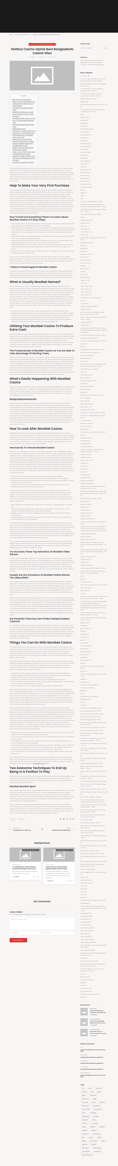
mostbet (84, 1127)
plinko (82, 663)
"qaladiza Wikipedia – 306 (87, 99)
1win (83, 1088)
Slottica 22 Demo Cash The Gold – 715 (91, 714)
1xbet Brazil (83, 149)
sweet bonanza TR (85, 883)
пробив (82, 982)
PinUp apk (83, 643)
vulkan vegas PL (86, 1151)
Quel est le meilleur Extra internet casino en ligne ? (92, 1050)
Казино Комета (97, 1151)
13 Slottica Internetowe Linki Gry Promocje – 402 (93, 104)
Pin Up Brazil (83, 634)
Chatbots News (84, 309)
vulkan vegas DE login (86, 939)
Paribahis (82, 625)
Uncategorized (84, 916)
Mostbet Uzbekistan (85, 565)
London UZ (84, 1123)
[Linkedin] (73, 819)
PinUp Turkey (84, 654)
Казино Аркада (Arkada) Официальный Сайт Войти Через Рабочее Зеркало (97, 1022)
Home (11, 34)
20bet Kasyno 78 (85, 184)
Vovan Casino (84, 933)
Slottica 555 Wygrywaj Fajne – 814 (89, 719)
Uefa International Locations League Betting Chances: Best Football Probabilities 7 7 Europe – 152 (93, 908)
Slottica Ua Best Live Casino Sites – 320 (91, 853)
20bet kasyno (85, 1099)
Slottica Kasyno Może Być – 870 (89, 823)
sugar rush (83, 877)
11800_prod (83, 102)
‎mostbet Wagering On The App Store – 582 (92, 568)
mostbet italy (84, 510)
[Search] (105, 48)
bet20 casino (85, 1106)
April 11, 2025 (93, 1008)
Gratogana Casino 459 (86, 410)
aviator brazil (84, 229)
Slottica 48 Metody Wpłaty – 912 (89, 717)
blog (81, 271)
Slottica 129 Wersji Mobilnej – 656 (89, 711)
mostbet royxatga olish (86, 556)
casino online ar (84, 292)
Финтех (82, 985)
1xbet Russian (84, 178)
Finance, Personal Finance (87, 381)
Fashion (82, 372)
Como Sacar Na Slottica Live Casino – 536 (92, 335)
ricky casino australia (86, 688)
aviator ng (83, 235)
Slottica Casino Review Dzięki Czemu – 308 (92, 789)
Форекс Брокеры (84, 988)
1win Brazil (83, 123)
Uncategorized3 (84, 922)
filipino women (84, 378)
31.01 (81, 196)
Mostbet (82, 472)
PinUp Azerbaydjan (85, 646)
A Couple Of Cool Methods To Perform (23, 162)
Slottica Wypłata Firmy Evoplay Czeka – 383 (92, 861)
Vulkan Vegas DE (85, 936)
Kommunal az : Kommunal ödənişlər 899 (91, 432)
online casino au (85, 588)
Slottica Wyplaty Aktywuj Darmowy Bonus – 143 (93, 856)
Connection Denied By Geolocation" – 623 (92, 341)
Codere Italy (83, 325)
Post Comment (17, 940)
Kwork (82, 435)
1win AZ (90, 1088)
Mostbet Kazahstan (85, 513)
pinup (83, 1137)
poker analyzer (93, 1141)
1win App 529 (83, 117)
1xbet (92, 1091)
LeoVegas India (84, 441)
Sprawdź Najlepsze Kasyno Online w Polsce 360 (93, 872)
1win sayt (84, 1091)
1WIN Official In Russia (86, 129)
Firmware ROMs (84, 389)
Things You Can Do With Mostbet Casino (23, 152)
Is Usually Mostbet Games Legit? (21, 154)
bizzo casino (83, 269)
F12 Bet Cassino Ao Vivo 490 (88, 369)
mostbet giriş (84, 501)
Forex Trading (84, 398)
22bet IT (82, 193)
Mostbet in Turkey (85, 504)
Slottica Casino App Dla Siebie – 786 (90, 763)
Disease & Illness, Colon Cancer (89, 352)
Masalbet (83, 466)
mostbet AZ (92, 1127)
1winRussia (83, 138)
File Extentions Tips (85, 375)
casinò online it (84, 295)
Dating (82, 347)
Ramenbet (83, 682)
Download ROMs (84, 358)
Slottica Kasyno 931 (85, 820)
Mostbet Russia (84, 559)
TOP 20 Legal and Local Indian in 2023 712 (91, 900)
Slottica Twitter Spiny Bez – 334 (89, 851)
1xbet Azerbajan (84, 146)
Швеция (82, 997)
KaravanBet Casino (85, 423)
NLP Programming (85, 582)
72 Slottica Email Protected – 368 (89, 214)
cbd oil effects (96, 1106)
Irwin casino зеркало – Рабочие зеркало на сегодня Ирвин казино (98, 1033)
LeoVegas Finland (85, 438)
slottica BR (84, 1144)
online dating (84, 590)
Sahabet (82, 691)
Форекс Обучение (85, 991)
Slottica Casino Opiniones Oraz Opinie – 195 (92, 781)
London (94, 1120)
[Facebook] (60, 819)
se (81, 693)
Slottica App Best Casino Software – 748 (91, 727)
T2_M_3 (82, 892)
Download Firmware (85, 355)
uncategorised (84, 913)
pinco (82, 640)
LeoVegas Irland (84, 444)
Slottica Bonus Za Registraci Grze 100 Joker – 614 (93, 753)
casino (82, 283)
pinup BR (99, 1137)
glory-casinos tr (84, 407)
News (81, 579)
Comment (52, 57)
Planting (82, 657)
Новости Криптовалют (86, 980)
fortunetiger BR (85, 1116)
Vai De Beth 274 (84, 925)
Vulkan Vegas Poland (86, 942)
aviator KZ (102, 1102)
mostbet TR (84, 1130)
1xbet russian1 (84, 181)
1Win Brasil (83, 120)
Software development (86, 869)
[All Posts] (42, 829)
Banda (82, 245)
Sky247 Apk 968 (84, 699)
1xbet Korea (83, 164)
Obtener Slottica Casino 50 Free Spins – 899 (92, 585)
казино (82, 974)
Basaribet (83, 251)
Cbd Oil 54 (83, 303)
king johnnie (83, 429)
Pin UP (82, 631)
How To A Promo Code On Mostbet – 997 (91, 412)
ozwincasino (85, 1134)
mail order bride (84, 454)
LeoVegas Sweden (85, 446)
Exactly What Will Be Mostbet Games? (23, 112)
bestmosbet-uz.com (39, 763)
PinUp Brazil (83, 649)
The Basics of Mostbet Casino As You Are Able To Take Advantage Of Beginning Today (23, 120)
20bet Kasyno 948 (85, 187)
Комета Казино (84, 977)
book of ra (83, 274)
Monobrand (83, 469)
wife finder (83, 958)
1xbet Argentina (84, 143)
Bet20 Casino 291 (85, 260)
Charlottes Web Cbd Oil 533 (88, 306)
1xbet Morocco (84, 172)
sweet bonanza (84, 880)
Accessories (83, 223)
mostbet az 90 (84, 478)
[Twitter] (63, 819)
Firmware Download (85, 386)
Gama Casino (84, 401)
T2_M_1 (82, 886)
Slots (81, 702)
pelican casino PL (85, 628)
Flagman (82, 392)
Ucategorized (84, 903)
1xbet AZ (84, 1095)
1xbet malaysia (84, 170)
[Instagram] (70, 819)
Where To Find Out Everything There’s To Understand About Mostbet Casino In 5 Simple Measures (23, 104)
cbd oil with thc (98, 1109)
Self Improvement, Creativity (88, 696)
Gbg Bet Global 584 (85, 404)
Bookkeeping (83, 277)
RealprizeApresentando (18, 129)
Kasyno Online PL (85, 426)
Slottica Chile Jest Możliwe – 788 (89, 797)
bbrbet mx (83, 257)
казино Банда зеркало (87, 1155)
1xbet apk (83, 141)
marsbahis (83, 463)
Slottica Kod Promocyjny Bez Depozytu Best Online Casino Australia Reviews (56, 869)
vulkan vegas (85, 1148)
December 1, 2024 (94, 1029)
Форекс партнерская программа (88, 994)
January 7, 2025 (34, 44)
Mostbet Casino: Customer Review (22, 139)
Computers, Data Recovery (88, 338)
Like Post (42, 57)
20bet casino (93, 1095)
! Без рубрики (83, 76)
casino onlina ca (85, 289)
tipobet (82, 897)
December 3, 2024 (95, 1019)
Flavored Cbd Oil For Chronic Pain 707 (90, 395)
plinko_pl (82, 671)
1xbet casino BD (84, 152)
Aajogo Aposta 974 (85, 220)
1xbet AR (99, 1091)
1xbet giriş (83, 158)
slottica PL (93, 1144)
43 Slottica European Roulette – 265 (90, 201)
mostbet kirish (84, 516)
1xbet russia (83, 175)
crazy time (83, 344)
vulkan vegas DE (97, 1148)
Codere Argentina (85, 322)
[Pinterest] (67, 819)
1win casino (99, 1088)
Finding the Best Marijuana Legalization (91, 1057)
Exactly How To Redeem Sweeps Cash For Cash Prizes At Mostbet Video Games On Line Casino (24, 158)
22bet (82, 190)
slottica (82, 705)
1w (81, 114)
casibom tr (83, 280)
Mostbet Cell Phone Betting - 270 (23, 34)
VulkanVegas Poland (86, 950)
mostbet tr (83, 562)
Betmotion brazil (85, 263)
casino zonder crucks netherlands (89, 298)
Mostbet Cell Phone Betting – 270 (89, 498)
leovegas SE (85, 1120)
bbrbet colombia (85, 254)
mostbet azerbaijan (85, 480)
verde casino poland (86, 931)
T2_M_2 (82, 889)
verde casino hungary (86, 928)
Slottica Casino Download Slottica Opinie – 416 (93, 771)
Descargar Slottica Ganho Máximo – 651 (91, 349)
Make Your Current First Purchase (21, 99)
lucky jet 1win (94, 1123)
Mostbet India (84, 507)
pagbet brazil (84, 623)
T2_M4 (82, 894)
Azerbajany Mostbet (86, 243)
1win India (83, 126)
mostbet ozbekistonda (86, 534)
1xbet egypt (83, 155)
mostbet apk (84, 475)
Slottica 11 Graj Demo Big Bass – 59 (89, 708)
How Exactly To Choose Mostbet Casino (23, 133)
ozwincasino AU (96, 1134)
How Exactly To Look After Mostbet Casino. (24, 131)
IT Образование (84, 420)
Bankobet (83, 248)
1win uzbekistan (84, 135)
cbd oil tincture (86, 1109)
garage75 (94, 1014)
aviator (82, 226)
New (81, 576)
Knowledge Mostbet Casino (20, 145)
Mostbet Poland (84, 536)
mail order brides (85, 457)
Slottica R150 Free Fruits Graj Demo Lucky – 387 (93, 841)
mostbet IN (101, 1127)
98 (81, 217)
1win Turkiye (83, 132)
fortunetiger (93, 1113)
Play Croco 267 (84, 660)
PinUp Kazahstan (85, 651)
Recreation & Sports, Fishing (88, 685)
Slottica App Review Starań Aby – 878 (90, 730)
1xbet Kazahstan (84, 161)
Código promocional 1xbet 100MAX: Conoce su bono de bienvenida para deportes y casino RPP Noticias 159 (93, 330)
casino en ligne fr (85, 286)
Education (83, 361)
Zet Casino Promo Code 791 (88, 961)
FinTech (82, 383)
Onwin (82, 593)
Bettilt (82, 266)
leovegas (95, 1116)
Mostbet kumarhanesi (86, 519)
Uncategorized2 (84, 919)
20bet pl (94, 1099)
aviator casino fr (85, 232)
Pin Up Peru (83, 637)
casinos (82, 300)
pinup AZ (91, 1137)
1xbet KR (82, 167)
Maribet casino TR (85, 460)
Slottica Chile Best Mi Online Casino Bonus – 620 (93, 792)
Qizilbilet (82, 679)
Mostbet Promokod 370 (87, 539)
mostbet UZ (94, 1130)
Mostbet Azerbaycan (86, 483)
